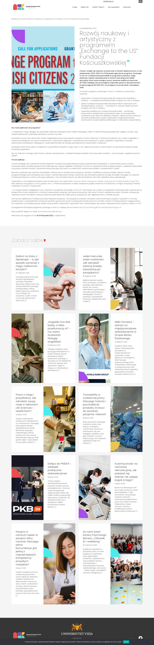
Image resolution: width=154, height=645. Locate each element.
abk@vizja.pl (108, 1)
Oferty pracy (98, 7)
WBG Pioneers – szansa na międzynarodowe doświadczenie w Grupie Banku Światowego (125, 330)
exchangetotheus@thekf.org (49, 211)
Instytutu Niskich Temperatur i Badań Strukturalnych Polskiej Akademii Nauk (104, 181)
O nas (74, 7)
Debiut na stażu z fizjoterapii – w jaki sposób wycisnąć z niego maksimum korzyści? (27, 263)
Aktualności (113, 7)
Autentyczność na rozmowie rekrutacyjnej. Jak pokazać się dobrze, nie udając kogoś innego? (126, 472)
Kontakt (127, 7)
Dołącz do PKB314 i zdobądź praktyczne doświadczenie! (59, 468)
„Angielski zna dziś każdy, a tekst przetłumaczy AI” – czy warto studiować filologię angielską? (59, 331)
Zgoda (126, 642)
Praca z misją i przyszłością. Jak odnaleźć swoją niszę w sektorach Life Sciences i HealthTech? (27, 403)
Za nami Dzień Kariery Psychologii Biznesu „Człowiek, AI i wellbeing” (94, 536)
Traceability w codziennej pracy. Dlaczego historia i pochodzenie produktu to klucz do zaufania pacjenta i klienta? (94, 404)
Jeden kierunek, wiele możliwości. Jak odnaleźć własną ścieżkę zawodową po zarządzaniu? (93, 264)
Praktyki (85, 7)
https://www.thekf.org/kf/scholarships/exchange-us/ (100, 207)
